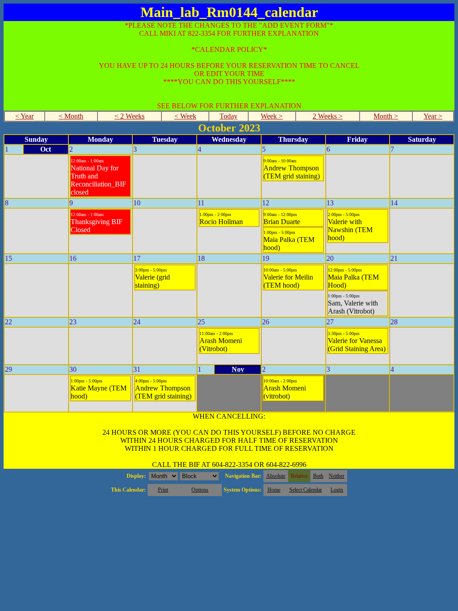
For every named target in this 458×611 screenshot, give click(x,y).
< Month (71, 116)
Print (163, 490)
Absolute (275, 476)
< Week (185, 116)
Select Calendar (305, 490)
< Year (24, 116)
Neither (336, 476)
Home (273, 490)
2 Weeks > (328, 116)
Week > (272, 116)
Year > (433, 116)
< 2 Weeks (129, 116)
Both (318, 476)
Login (337, 490)
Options (199, 490)
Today (228, 116)
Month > (385, 116)
